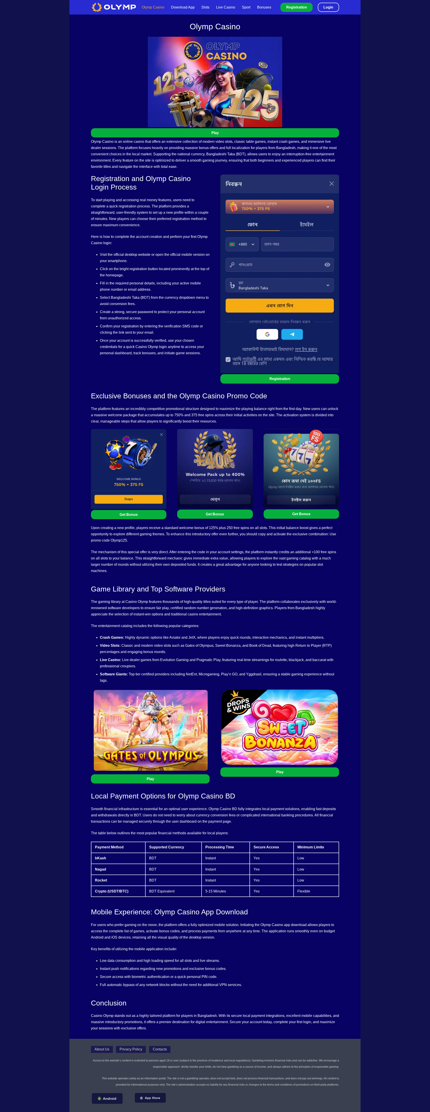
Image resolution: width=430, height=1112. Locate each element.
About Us (102, 1049)
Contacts (160, 1049)
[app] (150, 1097)
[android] (107, 1098)
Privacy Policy (131, 1049)
